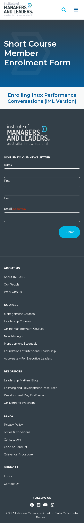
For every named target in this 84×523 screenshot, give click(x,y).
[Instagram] (52, 505)
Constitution (12, 439)
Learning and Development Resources (30, 388)
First (7, 180)
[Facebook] (32, 505)
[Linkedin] (39, 505)
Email (15, 208)
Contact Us (11, 484)
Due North (42, 517)
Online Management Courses (24, 329)
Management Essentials (20, 343)
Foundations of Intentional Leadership (30, 351)
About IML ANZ (15, 277)
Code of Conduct (15, 447)
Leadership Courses (17, 321)
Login (8, 476)
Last (7, 198)
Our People (12, 284)
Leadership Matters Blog (21, 380)
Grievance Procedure (18, 454)
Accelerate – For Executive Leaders (28, 358)
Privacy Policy (13, 424)
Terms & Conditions (17, 432)
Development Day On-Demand (25, 395)
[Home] (18, 9)
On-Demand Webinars (19, 403)
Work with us (13, 292)
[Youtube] (45, 505)
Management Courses (19, 314)
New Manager (13, 336)
